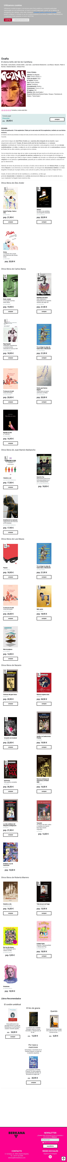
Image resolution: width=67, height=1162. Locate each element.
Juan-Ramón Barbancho (39, 65)
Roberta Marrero (11, 66)
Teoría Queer (36, 96)
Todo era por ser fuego (43, 904)
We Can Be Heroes (8, 947)
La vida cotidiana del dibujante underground (9, 824)
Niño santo (40, 609)
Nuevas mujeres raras (43, 694)
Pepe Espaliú (7, 344)
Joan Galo (28, 65)
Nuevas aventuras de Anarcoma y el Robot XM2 (43, 780)
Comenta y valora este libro (19, 110)
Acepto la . (51, 1142)
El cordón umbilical (12, 1004)
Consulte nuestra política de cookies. (45, 12)
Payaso (5, 568)
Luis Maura (50, 65)
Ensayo (51, 94)
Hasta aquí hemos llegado (42, 388)
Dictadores (6, 986)
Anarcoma (7, 780)
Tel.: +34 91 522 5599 (17, 1156)
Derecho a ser (7, 478)
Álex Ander (4, 65)
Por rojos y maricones (33, 1046)
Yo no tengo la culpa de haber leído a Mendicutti (44, 347)
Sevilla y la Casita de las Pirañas (44, 737)
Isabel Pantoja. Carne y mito (9, 212)
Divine (5, 252)
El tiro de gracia (33, 1008)
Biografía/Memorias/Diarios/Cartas (37, 94)
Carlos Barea (12, 65)
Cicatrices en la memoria (10, 520)
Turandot (39, 823)
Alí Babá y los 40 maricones (8, 864)
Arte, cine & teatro (38, 92)
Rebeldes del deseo (42, 297)
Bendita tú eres (7, 432)
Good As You (40, 477)
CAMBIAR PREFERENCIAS (21, 20)
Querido (53, 1011)
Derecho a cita (7, 904)
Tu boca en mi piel (8, 391)
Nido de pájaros (7, 649)
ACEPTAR (8, 20)
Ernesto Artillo (21, 65)
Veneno (39, 209)
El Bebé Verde (41, 943)
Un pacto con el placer (10, 738)
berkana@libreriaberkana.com (16, 1158)
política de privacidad (53, 1142)
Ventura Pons (21, 66)
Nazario (57, 65)
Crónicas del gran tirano (10, 694)
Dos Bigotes (35, 74)
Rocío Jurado (7, 299)
